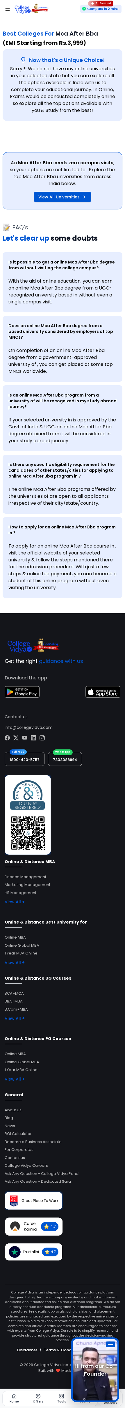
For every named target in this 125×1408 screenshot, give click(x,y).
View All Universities (59, 197)
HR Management (20, 892)
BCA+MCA (14, 993)
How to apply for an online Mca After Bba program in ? (62, 530)
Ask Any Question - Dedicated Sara (38, 1181)
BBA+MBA (14, 1001)
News (10, 1126)
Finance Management (25, 877)
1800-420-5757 (25, 759)
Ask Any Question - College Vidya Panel (42, 1173)
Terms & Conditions (63, 1350)
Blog (9, 1117)
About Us (13, 1110)
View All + (15, 902)
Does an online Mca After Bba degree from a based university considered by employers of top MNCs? (60, 331)
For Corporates (19, 1149)
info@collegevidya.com (29, 727)
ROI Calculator (18, 1133)
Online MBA (15, 937)
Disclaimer (27, 1350)
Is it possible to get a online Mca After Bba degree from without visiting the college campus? (61, 265)
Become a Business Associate (33, 1142)
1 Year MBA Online (21, 953)
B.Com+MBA (16, 1009)
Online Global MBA (22, 945)
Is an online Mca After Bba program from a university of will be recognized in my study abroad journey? (62, 401)
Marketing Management (27, 884)
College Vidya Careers (26, 1165)
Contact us (15, 1157)
